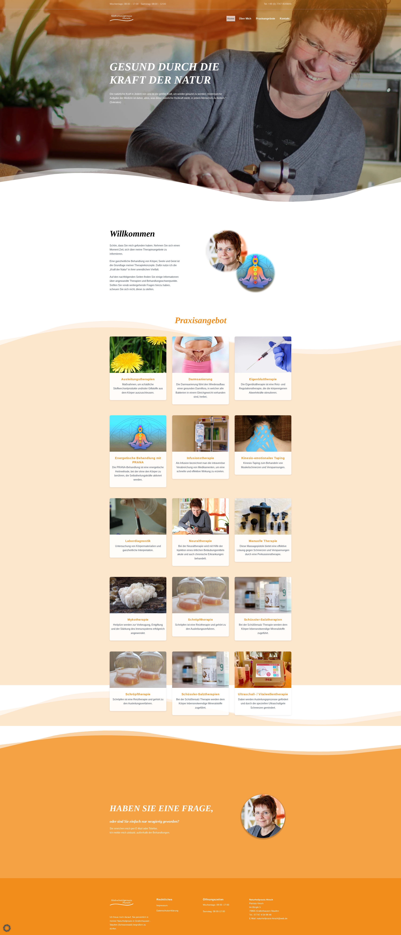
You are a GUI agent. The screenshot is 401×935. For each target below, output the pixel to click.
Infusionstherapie (200, 458)
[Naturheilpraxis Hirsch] (121, 21)
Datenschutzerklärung (167, 910)
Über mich (245, 18)
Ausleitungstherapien (138, 379)
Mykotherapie (138, 619)
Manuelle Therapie (263, 541)
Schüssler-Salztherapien (263, 619)
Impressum (162, 905)
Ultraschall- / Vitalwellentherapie (263, 694)
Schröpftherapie (200, 619)
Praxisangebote (265, 18)
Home (230, 18)
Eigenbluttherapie (263, 379)
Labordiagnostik (138, 541)
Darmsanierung (200, 379)
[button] (7, 928)
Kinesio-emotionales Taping (263, 458)
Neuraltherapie (200, 541)
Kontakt (284, 18)
